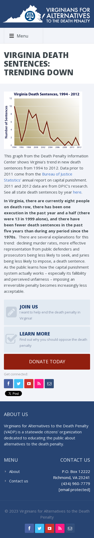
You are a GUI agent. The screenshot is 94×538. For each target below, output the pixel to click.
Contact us (18, 480)
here (77, 192)
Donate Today (47, 361)
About (14, 471)
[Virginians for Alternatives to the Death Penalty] (46, 13)
